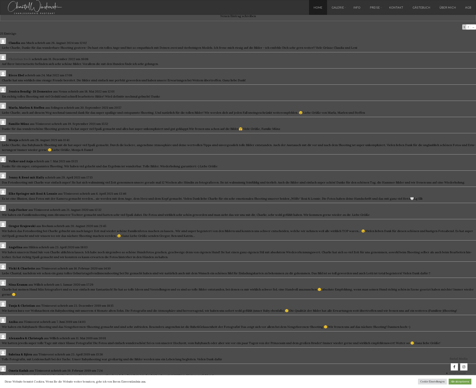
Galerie (338, 7)
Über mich (448, 7)
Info (357, 7)
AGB (468, 7)
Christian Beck (20, 59)
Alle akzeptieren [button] (460, 381)
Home (318, 7)
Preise (375, 7)
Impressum (458, 373)
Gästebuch (421, 7)
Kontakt (396, 7)
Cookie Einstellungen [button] (432, 381)
